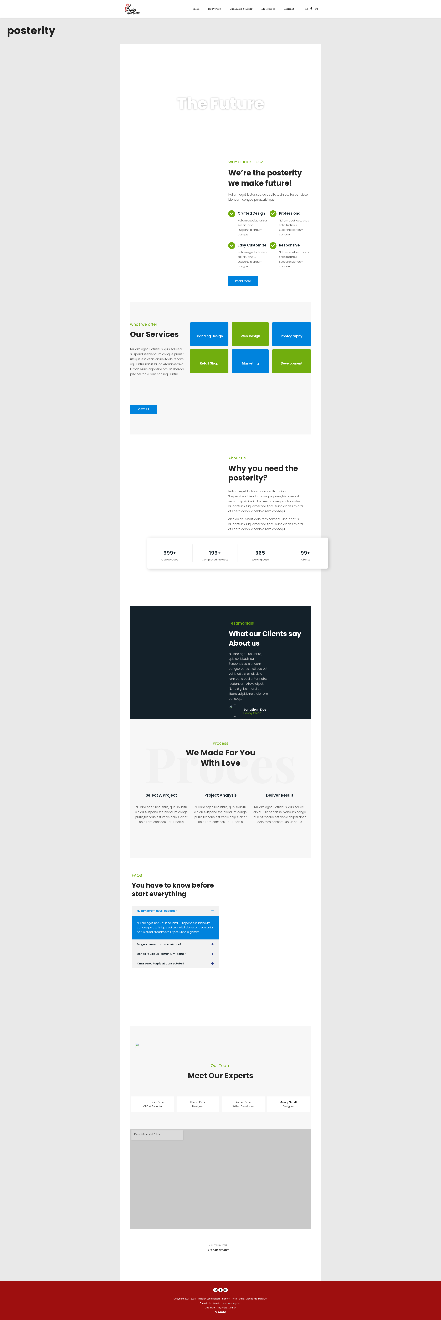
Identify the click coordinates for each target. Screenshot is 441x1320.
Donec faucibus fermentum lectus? (161, 954)
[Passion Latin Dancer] (135, 9)
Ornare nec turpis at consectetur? (160, 963)
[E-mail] (306, 9)
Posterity (222, 1311)
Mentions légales (231, 1303)
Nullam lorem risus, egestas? (157, 911)
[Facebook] (311, 9)
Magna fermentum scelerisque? (159, 944)
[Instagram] (316, 9)
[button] (175, 911)
